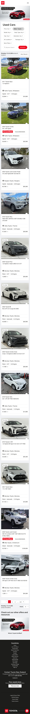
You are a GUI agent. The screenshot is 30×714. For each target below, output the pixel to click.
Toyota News (15, 648)
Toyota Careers (15, 701)
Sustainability (15, 665)
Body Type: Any (19, 32)
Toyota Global (15, 699)
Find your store (15, 686)
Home (15, 645)
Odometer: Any (18, 36)
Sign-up (15, 667)
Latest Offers (15, 654)
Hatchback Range (15, 664)
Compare (15, 651)
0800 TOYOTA (15, 675)
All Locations (8, 39)
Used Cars (15, 657)
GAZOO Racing (15, 697)
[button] (27, 711)
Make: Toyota (18, 29)
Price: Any (7, 29)
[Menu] (28, 3)
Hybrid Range (15, 659)
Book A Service (15, 656)
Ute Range (15, 662)
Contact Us (15, 677)
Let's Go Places (15, 646)
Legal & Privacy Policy (15, 695)
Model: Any (8, 32)
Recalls (15, 653)
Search (22, 47)
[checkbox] (26, 79)
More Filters (8, 43)
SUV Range (15, 661)
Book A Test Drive (15, 650)
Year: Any (7, 36)
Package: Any (19, 39)
